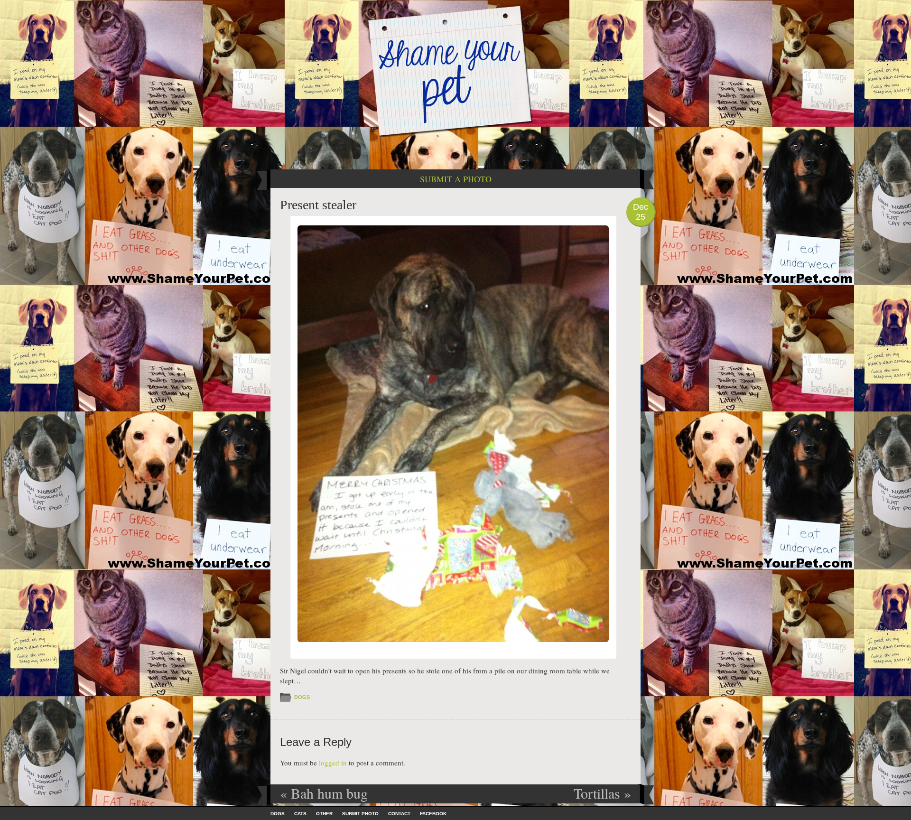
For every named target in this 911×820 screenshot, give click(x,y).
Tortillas (602, 792)
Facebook (433, 813)
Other (324, 813)
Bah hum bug (324, 792)
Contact (399, 813)
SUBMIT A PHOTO (456, 179)
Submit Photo (360, 813)
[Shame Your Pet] (455, 70)
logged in (333, 762)
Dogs (302, 697)
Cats (300, 813)
